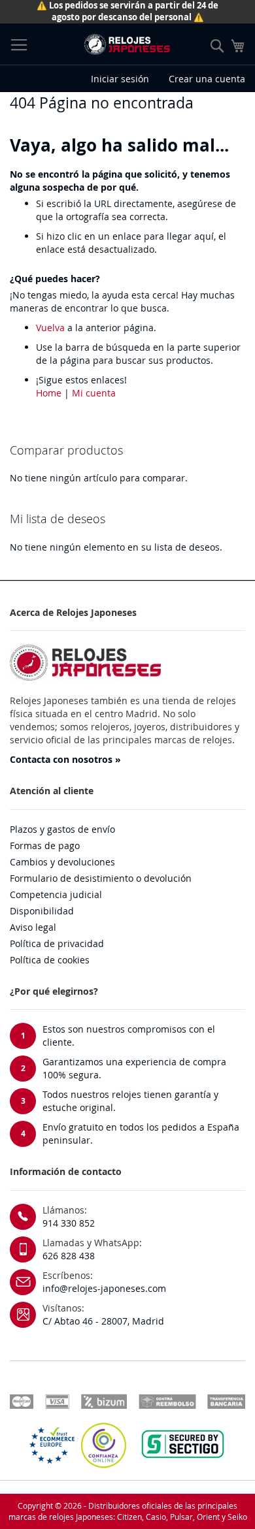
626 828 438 (68, 1255)
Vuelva (50, 327)
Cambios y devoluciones (62, 862)
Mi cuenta (94, 393)
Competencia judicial (56, 894)
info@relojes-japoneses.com (104, 1288)
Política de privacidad (57, 943)
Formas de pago (45, 845)
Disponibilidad (42, 911)
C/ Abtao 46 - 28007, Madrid (103, 1321)
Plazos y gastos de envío (62, 829)
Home (48, 393)
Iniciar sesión (120, 78)
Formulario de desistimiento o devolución (101, 878)
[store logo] (127, 44)
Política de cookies (50, 960)
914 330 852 (68, 1223)
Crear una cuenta (207, 78)
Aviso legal (33, 927)
